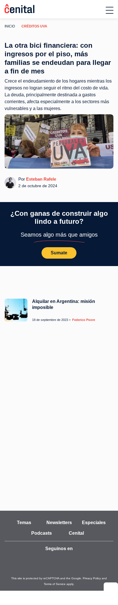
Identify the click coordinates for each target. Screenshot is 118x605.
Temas (24, 523)
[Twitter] (40, 559)
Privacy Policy (76, 578)
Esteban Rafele (39, 179)
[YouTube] (27, 559)
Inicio (9, 26)
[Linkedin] (90, 559)
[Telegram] (78, 559)
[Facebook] (65, 559)
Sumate (59, 252)
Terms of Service (98, 578)
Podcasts (42, 533)
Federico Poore (81, 320)
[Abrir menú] (109, 10)
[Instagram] (52, 559)
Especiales (94, 523)
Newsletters (59, 523)
